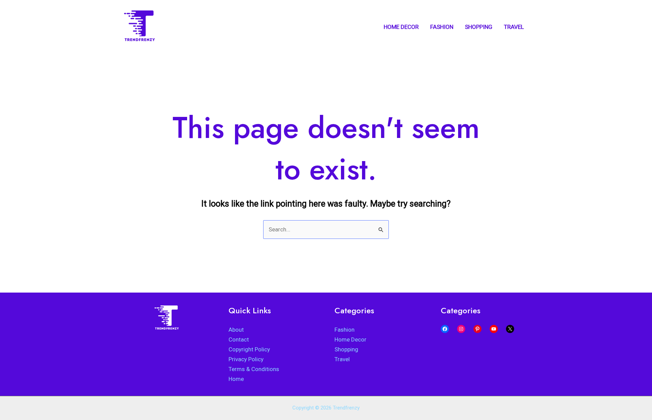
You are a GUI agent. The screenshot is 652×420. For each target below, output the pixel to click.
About (236, 329)
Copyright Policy (249, 349)
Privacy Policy (246, 359)
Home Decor (350, 339)
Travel (342, 359)
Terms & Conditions (254, 369)
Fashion (344, 329)
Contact (239, 339)
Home (236, 378)
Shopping (346, 349)
